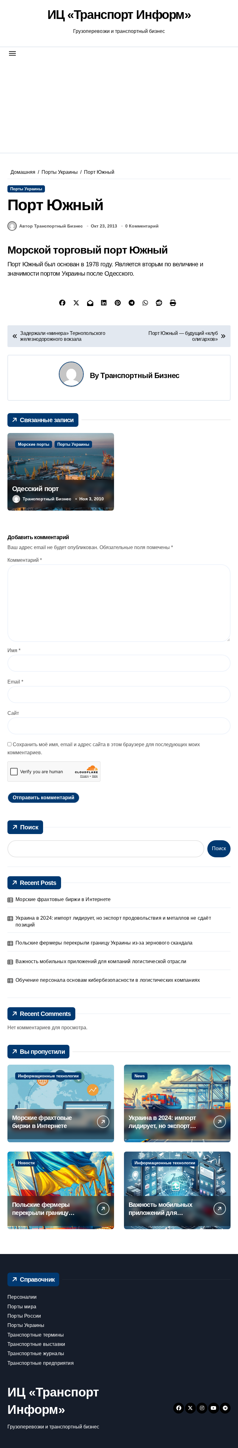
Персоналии (22, 1297)
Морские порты (33, 444)
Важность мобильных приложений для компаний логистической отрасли (100, 961)
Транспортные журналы (35, 1353)
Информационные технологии (48, 1076)
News (139, 1076)
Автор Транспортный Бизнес (51, 225)
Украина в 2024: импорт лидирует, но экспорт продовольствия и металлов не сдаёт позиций (113, 921)
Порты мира (21, 1306)
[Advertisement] (119, 103)
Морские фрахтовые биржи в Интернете (63, 899)
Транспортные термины (35, 1334)
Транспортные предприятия (40, 1363)
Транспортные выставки (36, 1344)
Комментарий (24, 560)
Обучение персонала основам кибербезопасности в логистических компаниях (107, 980)
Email (15, 681)
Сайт (13, 713)
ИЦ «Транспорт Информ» (119, 14)
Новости (26, 1163)
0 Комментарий (142, 225)
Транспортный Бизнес (139, 375)
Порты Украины (26, 189)
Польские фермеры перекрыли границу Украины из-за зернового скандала (103, 942)
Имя (13, 650)
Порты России (24, 1316)
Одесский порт (35, 489)
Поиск (29, 827)
